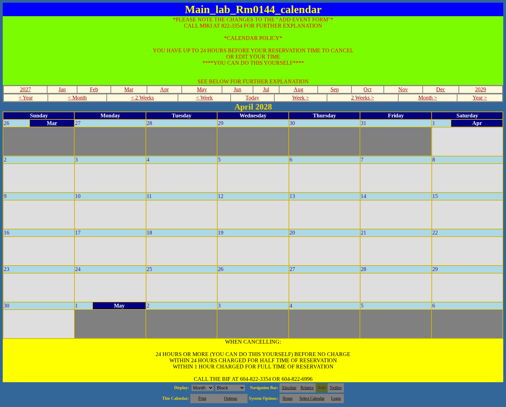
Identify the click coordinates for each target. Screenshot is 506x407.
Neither (336, 387)
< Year (26, 98)
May (202, 89)
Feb (94, 89)
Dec (440, 89)
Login (336, 398)
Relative (307, 387)
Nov (403, 89)
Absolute (289, 387)
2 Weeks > (362, 98)
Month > (427, 98)
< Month (77, 98)
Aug (298, 89)
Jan (62, 89)
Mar (128, 89)
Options (230, 398)
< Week (204, 98)
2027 (25, 89)
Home (288, 398)
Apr (164, 89)
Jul (266, 89)
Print (202, 398)
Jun (237, 89)
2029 (480, 89)
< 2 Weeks (142, 98)
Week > (300, 98)
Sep (334, 89)
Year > (480, 98)
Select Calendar (312, 398)
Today (252, 98)
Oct (367, 89)
